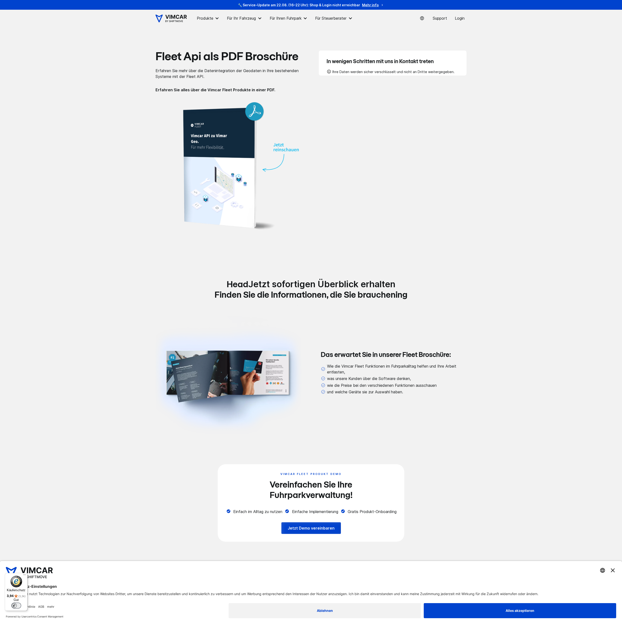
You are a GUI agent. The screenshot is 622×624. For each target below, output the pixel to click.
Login (460, 18)
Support (440, 18)
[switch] (16, 605)
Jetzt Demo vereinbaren (311, 528)
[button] (208, 18)
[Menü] (24, 576)
